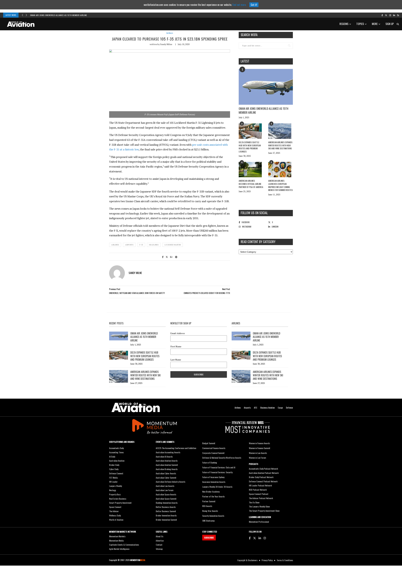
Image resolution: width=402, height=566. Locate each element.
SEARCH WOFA (249, 34)
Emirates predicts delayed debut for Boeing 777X (207, 293)
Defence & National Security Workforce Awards (221, 457)
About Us (159, 536)
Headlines (154, 245)
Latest (245, 61)
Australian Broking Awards (167, 469)
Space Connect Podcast (258, 494)
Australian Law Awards (165, 485)
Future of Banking (209, 462)
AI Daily (112, 456)
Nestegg (112, 490)
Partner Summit (208, 501)
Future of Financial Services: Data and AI (218, 467)
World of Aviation (116, 519)
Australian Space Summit (166, 498)
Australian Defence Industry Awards (170, 481)
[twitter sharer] (167, 256)
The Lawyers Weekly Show (259, 506)
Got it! (254, 5)
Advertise (160, 540)
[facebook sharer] (162, 256)
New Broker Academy (211, 491)
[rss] (398, 15)
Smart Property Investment (120, 502)
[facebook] (382, 15)
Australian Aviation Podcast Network (264, 472)
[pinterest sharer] (176, 256)
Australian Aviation (116, 460)
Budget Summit (208, 443)
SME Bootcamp (208, 520)
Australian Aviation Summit (167, 464)
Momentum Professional (259, 521)
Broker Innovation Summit (166, 519)
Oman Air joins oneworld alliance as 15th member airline (58, 15)
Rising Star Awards (210, 510)
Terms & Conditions (285, 560)
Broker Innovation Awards (166, 515)
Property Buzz (115, 494)
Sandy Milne (166, 44)
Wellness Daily (115, 515)
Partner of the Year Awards (213, 496)
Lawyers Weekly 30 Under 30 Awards (217, 486)
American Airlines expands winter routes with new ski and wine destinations (280, 145)
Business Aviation (267, 407)
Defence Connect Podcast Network (263, 481)
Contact (159, 544)
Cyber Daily (113, 469)
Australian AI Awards (164, 456)
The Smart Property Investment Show (264, 510)
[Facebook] (250, 538)
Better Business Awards (166, 507)
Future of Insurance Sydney (213, 477)
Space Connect (115, 507)
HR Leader (113, 481)
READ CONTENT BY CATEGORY (258, 241)
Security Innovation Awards (213, 515)
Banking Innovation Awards (167, 502)
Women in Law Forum (257, 457)
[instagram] (390, 15)
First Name (175, 346)
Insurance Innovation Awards (213, 481)
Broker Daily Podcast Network (261, 477)
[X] (254, 538)
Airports (129, 245)
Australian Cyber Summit (166, 477)
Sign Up (390, 24)
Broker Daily (114, 464)
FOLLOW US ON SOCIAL (254, 212)
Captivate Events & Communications (124, 544)
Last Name (175, 359)
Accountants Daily (116, 448)
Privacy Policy (267, 560)
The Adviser (114, 511)
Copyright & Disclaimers (247, 560)
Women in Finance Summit (259, 448)
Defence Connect (116, 473)
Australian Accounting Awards (168, 452)
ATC (255, 407)
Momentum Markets (117, 536)
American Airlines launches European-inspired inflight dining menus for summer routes (280, 185)
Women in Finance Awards (259, 443)
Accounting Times (116, 452)
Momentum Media (116, 540)
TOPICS (360, 24)
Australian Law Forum (164, 490)
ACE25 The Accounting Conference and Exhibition (176, 448)
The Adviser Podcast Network (261, 498)
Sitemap (159, 548)
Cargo (280, 407)
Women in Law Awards (258, 453)
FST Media (113, 477)
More (375, 24)
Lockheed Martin (173, 245)
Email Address (177, 333)
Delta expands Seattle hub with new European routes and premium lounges (250, 147)
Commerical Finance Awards (213, 448)
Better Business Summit (166, 511)
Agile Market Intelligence (119, 548)
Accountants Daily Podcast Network (263, 468)
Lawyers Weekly (115, 485)
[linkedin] (394, 15)
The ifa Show (254, 502)
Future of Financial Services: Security (217, 472)
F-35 (141, 245)
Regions (344, 24)
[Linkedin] (259, 538)
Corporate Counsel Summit (213, 453)
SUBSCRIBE (209, 537)
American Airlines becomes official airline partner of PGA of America (251, 183)
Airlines (169, 33)
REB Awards (207, 506)
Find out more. (239, 5)
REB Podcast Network (258, 489)
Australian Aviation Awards (167, 460)
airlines (115, 245)
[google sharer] (171, 256)
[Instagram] (264, 538)
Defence (289, 407)
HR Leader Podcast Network (260, 485)
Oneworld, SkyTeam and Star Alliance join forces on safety (137, 293)
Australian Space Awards (166, 494)
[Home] (135, 407)
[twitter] (386, 15)
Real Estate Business (117, 498)
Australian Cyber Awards (166, 473)
